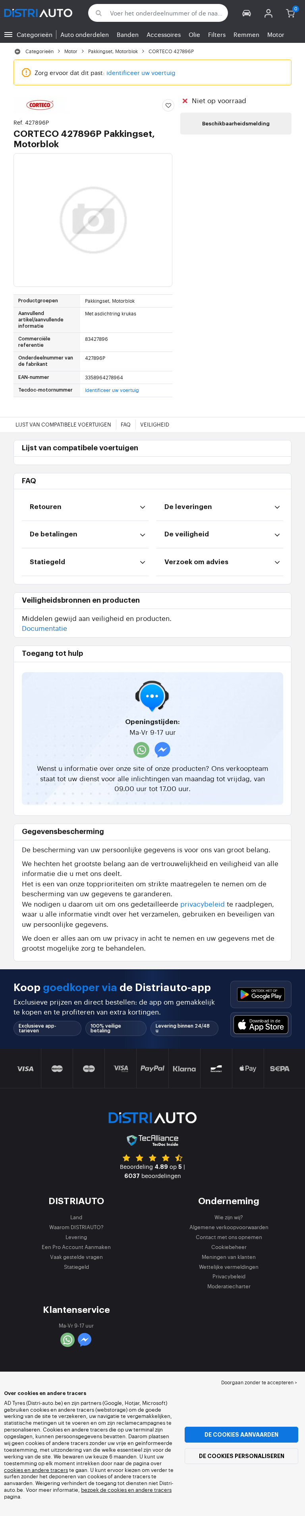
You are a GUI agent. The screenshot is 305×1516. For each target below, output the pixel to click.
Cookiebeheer (229, 1246)
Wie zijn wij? (228, 1217)
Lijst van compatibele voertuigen (63, 424)
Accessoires (164, 34)
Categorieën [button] (34, 34)
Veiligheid (154, 424)
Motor (275, 34)
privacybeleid (202, 903)
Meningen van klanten (229, 1256)
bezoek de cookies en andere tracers (126, 1489)
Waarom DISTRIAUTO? (76, 1227)
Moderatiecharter (229, 1286)
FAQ (126, 424)
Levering (76, 1237)
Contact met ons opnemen (229, 1237)
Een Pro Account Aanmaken (76, 1246)
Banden (128, 34)
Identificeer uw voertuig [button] (112, 390)
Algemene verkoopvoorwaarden (228, 1227)
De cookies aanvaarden (241, 1434)
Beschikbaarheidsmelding (236, 123)
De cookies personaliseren (241, 1456)
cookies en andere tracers (36, 1469)
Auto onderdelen (84, 34)
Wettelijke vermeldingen (229, 1266)
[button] (247, 13)
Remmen (246, 34)
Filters (217, 34)
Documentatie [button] (44, 627)
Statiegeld (76, 1266)
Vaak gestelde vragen (76, 1256)
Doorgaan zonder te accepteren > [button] (259, 1382)
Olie (194, 34)
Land (76, 1217)
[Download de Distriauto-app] (261, 994)
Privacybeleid (228, 1276)
